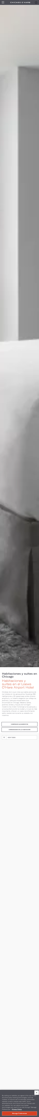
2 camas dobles (24, 783)
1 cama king (9, 783)
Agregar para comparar (17, 808)
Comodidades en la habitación (19, 729)
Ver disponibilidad (19, 818)
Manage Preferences (19, 1113)
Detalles (19, 813)
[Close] (36, 1092)
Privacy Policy (17, 1109)
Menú (4, 3)
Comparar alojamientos (19, 724)
